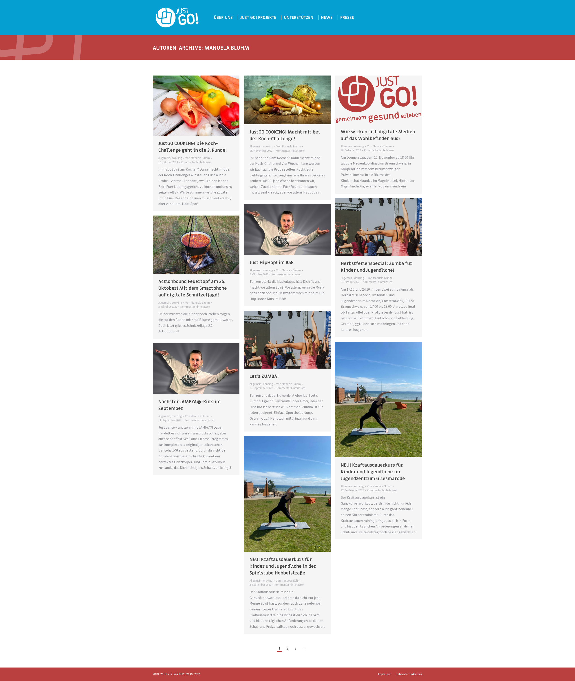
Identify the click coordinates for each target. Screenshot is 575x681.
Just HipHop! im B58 (272, 263)
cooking (177, 158)
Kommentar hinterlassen (196, 162)
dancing (359, 278)
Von (197, 158)
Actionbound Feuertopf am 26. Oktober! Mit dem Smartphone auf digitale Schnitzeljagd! (192, 288)
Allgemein (164, 158)
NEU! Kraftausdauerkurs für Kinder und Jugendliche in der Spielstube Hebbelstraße (283, 566)
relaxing (359, 146)
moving (359, 486)
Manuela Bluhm (226, 48)
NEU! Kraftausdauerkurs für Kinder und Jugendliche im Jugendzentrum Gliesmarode (373, 472)
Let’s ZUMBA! (264, 376)
